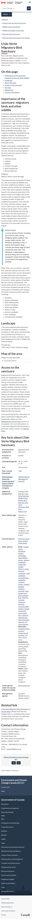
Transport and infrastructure (10, 863)
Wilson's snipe (23, 569)
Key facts (8, 88)
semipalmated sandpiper (23, 579)
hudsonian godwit (22, 566)
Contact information (12, 92)
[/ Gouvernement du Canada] (12, 2)
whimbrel (21, 551)
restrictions (8, 399)
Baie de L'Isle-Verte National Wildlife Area (23, 496)
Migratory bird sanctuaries (11, 34)
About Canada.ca (6, 907)
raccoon (21, 631)
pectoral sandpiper (22, 572)
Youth (3, 887)
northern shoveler (21, 590)
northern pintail (21, 583)
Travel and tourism (7, 827)
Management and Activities (11, 421)
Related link (9, 90)
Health (3, 839)
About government (7, 812)
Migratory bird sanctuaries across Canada (16, 38)
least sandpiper (24, 574)
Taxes (3, 843)
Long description (10, 361)
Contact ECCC (5, 787)
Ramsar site (22, 511)
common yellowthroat (23, 616)
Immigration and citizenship (10, 823)
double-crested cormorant (23, 610)
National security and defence (11, 851)
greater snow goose (23, 542)
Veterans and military (8, 883)
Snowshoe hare (23, 629)
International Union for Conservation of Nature (8, 480)
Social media (5, 899)
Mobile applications (7, 903)
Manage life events (7, 891)
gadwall (21, 587)
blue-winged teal (23, 592)
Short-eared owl (24, 686)
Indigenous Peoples (7, 879)
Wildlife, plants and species (11, 27)
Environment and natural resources (14, 23)
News (3, 791)
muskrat (21, 635)
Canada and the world (8, 867)
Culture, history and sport (9, 855)
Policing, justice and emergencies (12, 859)
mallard (26, 584)
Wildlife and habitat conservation (13, 30)
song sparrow (23, 624)
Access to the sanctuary (13, 85)
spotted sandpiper (23, 561)
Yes (14, 763)
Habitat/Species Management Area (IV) (24, 479)
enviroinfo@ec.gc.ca (14, 749)
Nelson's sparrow (23, 599)
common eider (23, 607)
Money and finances (7, 871)
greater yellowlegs (22, 554)
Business (4, 831)
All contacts (5, 804)
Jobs (2, 819)
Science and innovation (8, 875)
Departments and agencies (10, 808)
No (18, 763)
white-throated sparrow (23, 621)
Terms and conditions (8, 911)
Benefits (4, 835)
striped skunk (23, 633)
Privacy (3, 915)
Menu (6, 14)
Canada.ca (4, 19)
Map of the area (10, 83)
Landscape (8, 80)
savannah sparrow (21, 603)
